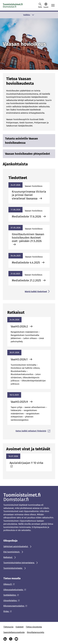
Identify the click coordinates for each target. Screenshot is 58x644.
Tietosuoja (8, 627)
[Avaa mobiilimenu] (53, 5)
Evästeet (20, 627)
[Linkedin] (5, 639)
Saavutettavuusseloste (14, 632)
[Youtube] (16, 639)
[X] (10, 639)
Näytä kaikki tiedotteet (36, 291)
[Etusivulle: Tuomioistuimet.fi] (15, 5)
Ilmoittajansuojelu (35, 632)
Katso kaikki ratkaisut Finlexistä (31, 431)
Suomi (46, 7)
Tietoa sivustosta (34, 627)
